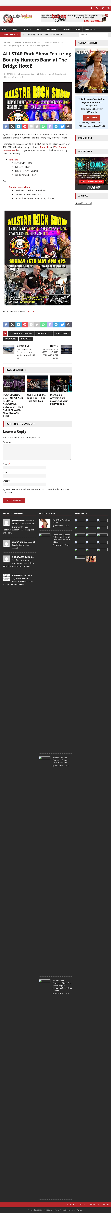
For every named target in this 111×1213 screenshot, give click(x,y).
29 (68, 526)
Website (6, 480)
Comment (7, 442)
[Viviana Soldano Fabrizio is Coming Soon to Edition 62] (44, 865)
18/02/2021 (11, 74)
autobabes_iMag (28, 74)
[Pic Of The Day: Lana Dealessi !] (44, 523)
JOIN (78, 29)
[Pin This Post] (25, 126)
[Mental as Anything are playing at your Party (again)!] (61, 383)
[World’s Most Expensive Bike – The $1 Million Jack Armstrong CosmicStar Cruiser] (44, 1088)
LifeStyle (14, 77)
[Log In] (108, 8)
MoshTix (30, 311)
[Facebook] (91, 8)
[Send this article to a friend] (31, 126)
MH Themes (78, 1210)
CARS (38, 29)
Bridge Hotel (44, 333)
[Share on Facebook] (6, 126)
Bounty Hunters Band (19, 187)
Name (6, 464)
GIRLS (26, 29)
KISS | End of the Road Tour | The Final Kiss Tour (36, 398)
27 (68, 766)
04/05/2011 (59, 526)
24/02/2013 (59, 545)
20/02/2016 (59, 766)
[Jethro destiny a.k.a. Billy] (6, 524)
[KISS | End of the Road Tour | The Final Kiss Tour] (38, 383)
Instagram (94, 1205)
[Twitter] (97, 8)
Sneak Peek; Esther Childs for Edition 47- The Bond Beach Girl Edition (61, 538)
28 (68, 545)
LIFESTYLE (51, 29)
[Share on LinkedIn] (18, 126)
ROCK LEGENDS (62, 333)
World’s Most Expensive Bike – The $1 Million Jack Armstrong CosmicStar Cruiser (62, 985)
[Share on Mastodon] (50, 126)
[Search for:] (93, 34)
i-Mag (14, 29)
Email (6, 472)
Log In (106, 1205)
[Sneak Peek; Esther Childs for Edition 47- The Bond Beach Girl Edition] (44, 642)
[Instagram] (102, 8)
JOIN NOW (92, 117)
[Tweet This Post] (12, 126)
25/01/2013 (59, 993)
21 (68, 993)
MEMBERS (89, 29)
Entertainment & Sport (50, 74)
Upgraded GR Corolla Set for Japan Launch (23, 545)
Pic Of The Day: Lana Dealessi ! (62, 521)
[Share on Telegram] (56, 126)
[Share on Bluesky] (62, 126)
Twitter (82, 1205)
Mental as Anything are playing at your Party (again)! (59, 399)
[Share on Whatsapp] (43, 126)
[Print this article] (37, 126)
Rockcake (45, 147)
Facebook (70, 1205)
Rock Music (10, 339)
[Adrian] (6, 579)
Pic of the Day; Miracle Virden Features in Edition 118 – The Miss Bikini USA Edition (18, 563)
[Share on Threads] (68, 126)
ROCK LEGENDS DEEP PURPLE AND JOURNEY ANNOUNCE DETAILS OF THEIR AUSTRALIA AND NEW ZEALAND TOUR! (13, 405)
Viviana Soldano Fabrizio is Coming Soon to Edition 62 (60, 760)
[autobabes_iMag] (6, 561)
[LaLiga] (6, 545)
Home (5, 29)
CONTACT (67, 29)
